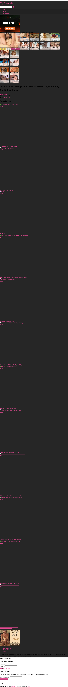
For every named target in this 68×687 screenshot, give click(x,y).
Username (2, 664)
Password (2, 666)
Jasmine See (7, 97)
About (2, 94)
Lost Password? (7, 668)
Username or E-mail (4, 677)
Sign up (13, 686)
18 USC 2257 (6, 649)
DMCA (4, 651)
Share (5, 94)
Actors (4, 11)
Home (4, 9)
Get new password (4, 678)
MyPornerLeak (8, 3)
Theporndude (6, 13)
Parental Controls (7, 648)
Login (2, 668)
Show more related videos (6, 628)
